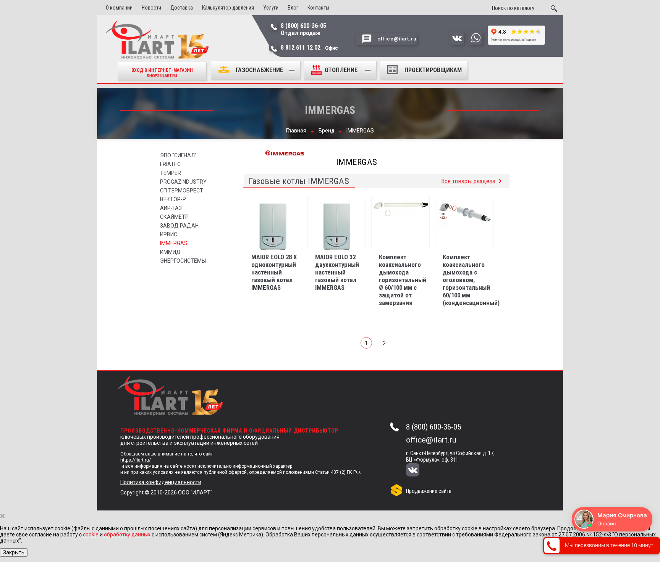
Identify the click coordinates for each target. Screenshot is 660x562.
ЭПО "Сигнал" (178, 155)
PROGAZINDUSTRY (183, 182)
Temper (170, 173)
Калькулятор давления (228, 8)
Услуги (270, 8)
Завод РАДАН (179, 226)
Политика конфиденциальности (160, 482)
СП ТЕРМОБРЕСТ (181, 190)
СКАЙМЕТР (174, 217)
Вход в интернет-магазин (162, 73)
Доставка (181, 8)
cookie (91, 534)
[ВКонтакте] (418, 470)
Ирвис (168, 234)
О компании (119, 8)
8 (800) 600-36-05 (433, 426)
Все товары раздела (468, 180)
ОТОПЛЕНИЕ (342, 70)
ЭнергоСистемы (183, 261)
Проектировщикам (433, 70)
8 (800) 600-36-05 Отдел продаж (303, 29)
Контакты (318, 8)
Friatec (170, 164)
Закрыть (13, 552)
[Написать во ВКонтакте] (457, 42)
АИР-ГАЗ (171, 208)
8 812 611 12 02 (309, 47)
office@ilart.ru (431, 439)
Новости (151, 8)
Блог (293, 8)
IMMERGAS (174, 243)
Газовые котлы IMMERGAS (299, 181)
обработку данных (127, 534)
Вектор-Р (173, 199)
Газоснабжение (259, 70)
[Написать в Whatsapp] (475, 42)
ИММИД (170, 252)
